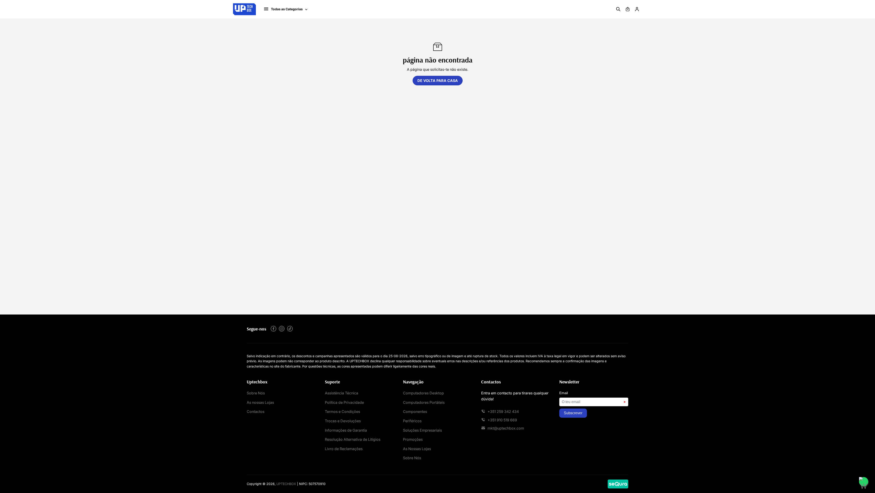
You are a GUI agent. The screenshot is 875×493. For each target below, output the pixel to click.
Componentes (415, 411)
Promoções (413, 439)
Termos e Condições (342, 411)
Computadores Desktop (423, 393)
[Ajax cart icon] (627, 9)
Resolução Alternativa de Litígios (352, 439)
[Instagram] (281, 328)
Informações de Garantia (346, 430)
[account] (637, 9)
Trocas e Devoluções (343, 421)
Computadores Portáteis (424, 402)
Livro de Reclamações (344, 448)
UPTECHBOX (286, 484)
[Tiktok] (290, 328)
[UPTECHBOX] (244, 9)
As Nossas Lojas (417, 448)
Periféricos (412, 421)
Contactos (255, 411)
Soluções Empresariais (422, 430)
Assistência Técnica (341, 393)
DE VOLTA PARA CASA (437, 80)
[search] (618, 9)
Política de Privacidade (344, 402)
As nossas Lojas (260, 402)
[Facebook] (273, 328)
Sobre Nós (256, 393)
